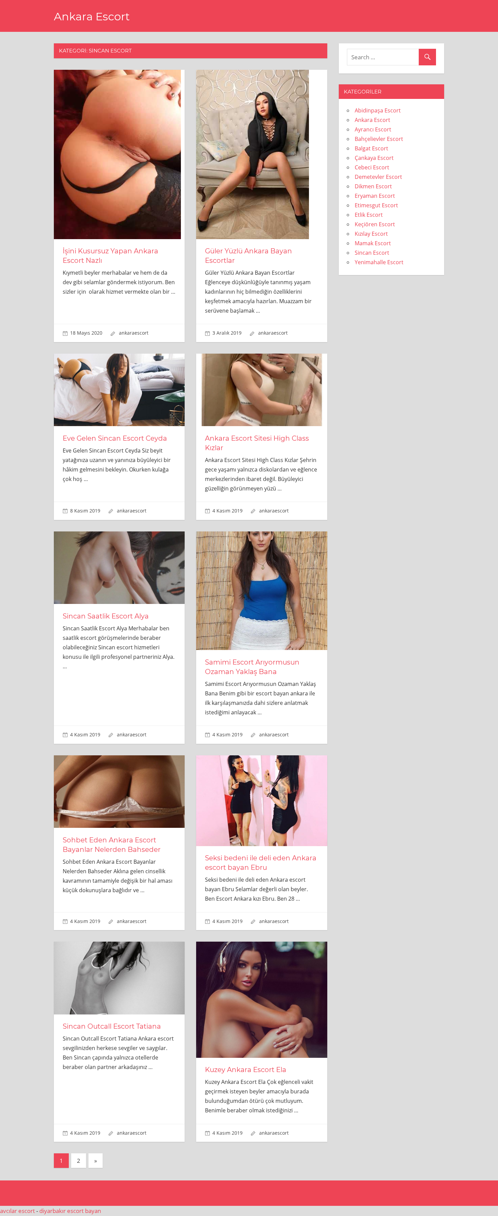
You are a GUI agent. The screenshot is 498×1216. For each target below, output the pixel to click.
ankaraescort (133, 333)
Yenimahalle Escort (379, 262)
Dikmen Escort (373, 186)
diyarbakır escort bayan (70, 1211)
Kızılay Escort (371, 233)
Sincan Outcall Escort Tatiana (112, 1026)
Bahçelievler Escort (379, 139)
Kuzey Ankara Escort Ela (245, 1070)
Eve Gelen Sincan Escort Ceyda (115, 438)
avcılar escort (17, 1211)
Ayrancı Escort (373, 129)
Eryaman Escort (375, 196)
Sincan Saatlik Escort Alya (106, 616)
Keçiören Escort (375, 224)
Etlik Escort (369, 214)
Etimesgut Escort (376, 205)
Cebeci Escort (372, 167)
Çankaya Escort (374, 158)
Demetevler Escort (378, 177)
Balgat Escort (371, 148)
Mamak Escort (373, 243)
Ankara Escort (92, 16)
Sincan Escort (372, 252)
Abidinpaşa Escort (378, 110)
